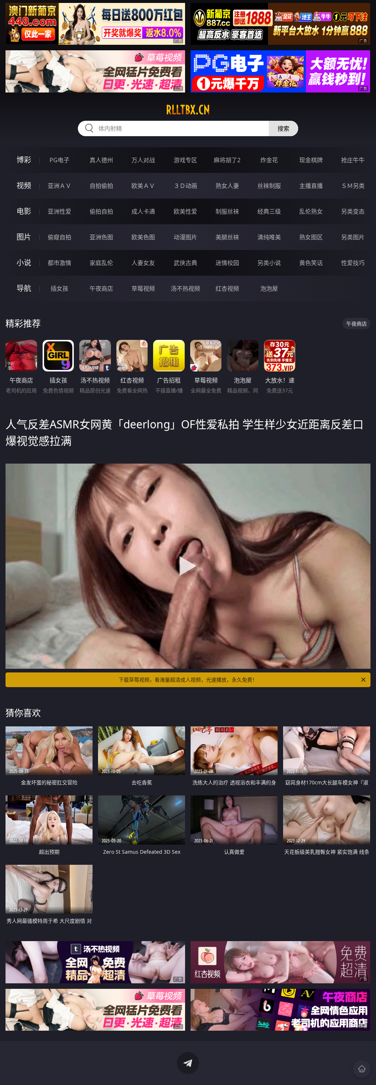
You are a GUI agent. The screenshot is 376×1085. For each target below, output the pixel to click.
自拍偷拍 (101, 186)
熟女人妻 (227, 186)
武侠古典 (185, 263)
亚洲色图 (101, 237)
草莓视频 (143, 288)
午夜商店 (101, 288)
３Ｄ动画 (185, 186)
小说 (24, 263)
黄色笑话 (311, 263)
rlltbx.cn (188, 109)
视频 (24, 185)
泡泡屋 (269, 288)
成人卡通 (143, 211)
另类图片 (353, 237)
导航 (24, 288)
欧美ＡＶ (143, 186)
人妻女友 (143, 263)
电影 (24, 211)
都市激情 (59, 263)
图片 (24, 237)
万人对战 (143, 160)
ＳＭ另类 (353, 186)
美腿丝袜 (227, 237)
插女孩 (59, 288)
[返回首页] (361, 1069)
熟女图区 (311, 237)
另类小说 (269, 263)
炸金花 (269, 160)
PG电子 (59, 160)
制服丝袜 (227, 211)
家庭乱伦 (101, 263)
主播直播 (311, 186)
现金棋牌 (311, 160)
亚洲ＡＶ (59, 186)
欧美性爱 (185, 211)
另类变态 (353, 211)
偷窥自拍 (59, 237)
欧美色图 (143, 237)
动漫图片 (185, 237)
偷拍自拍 (101, 211)
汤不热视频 (185, 288)
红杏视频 (227, 288)
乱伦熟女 (311, 211)
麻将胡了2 (227, 160)
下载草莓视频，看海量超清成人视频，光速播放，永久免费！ (188, 679)
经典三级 (269, 211)
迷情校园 (227, 263)
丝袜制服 (269, 186)
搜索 (283, 128)
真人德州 (101, 160)
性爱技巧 (353, 263)
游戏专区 (185, 160)
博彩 (24, 160)
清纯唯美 (269, 237)
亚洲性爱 (59, 211)
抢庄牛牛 (353, 160)
